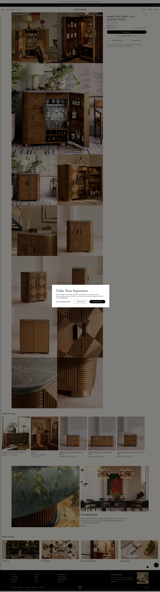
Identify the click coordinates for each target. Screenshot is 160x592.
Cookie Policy (64, 297)
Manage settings (81, 301)
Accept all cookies (97, 301)
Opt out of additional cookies (63, 301)
